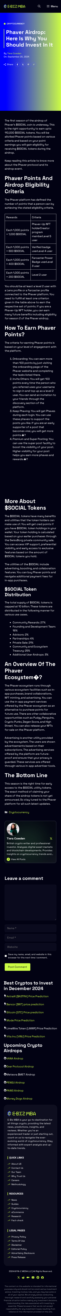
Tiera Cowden (14, 53)
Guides (14, 1204)
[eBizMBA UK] (14, 6)
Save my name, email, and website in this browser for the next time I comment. (29, 956)
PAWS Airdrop (14, 1090)
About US (16, 1163)
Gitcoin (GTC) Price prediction (25, 1012)
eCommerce (17, 1212)
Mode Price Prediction (20, 1020)
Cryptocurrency (16, 23)
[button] (39, 6)
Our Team (16, 1172)
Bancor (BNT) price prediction (25, 1004)
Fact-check (17, 1220)
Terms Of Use (18, 1240)
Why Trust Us (18, 1176)
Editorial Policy (19, 1249)
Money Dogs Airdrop (19, 1098)
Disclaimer (16, 1244)
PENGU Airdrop (15, 1082)
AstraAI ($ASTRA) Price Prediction (27, 996)
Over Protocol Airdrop (20, 1066)
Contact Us (17, 1168)
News (14, 1199)
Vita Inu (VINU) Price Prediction (25, 1036)
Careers (15, 1180)
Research (16, 1216)
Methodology (18, 1184)
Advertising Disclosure (23, 1253)
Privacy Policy (18, 1236)
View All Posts (18, 859)
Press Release (18, 1257)
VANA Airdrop (14, 1058)
